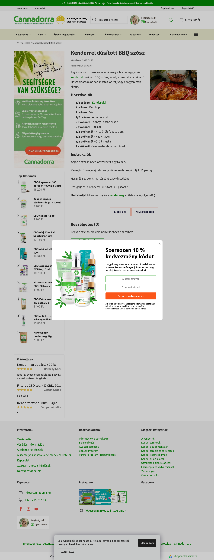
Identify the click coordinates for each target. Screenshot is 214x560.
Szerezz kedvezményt (131, 296)
